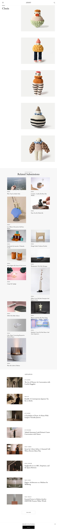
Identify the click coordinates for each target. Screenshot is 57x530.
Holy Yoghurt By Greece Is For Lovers (16, 265)
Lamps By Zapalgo (11, 284)
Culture (29, 480)
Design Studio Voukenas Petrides (39, 246)
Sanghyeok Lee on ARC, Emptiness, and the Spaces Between (37, 467)
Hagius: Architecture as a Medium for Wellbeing (36, 483)
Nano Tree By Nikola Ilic (37, 213)
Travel (26, 396)
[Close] (55, 524)
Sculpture (28, 379)
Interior (29, 446)
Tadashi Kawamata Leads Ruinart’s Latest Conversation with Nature (37, 433)
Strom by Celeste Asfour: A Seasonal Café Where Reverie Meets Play (37, 450)
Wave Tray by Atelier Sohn (13, 194)
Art (25, 379)
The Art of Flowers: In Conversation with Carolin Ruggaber (37, 383)
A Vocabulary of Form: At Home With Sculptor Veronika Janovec (36, 416)
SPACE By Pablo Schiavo (13, 316)
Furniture (30, 463)
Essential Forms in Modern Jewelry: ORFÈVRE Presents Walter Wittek (35, 500)
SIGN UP (28, 527)
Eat (28, 396)
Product (29, 496)
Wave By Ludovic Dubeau (13, 365)
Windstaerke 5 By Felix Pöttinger (39, 266)
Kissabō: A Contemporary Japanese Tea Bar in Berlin (37, 400)
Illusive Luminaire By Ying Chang (39, 317)
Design (3, 5)
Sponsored (28, 430)
